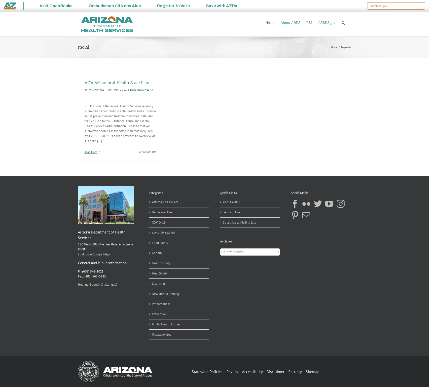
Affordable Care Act (165, 202)
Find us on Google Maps (94, 254)
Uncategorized (162, 334)
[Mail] (306, 215)
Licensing (158, 283)
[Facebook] (295, 204)
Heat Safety (160, 273)
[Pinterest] (295, 215)
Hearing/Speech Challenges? (97, 284)
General (157, 253)
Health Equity (161, 263)
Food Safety (160, 243)
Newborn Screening (165, 294)
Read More (90, 152)
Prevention (159, 314)
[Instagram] (341, 204)
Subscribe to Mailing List (239, 222)
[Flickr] (306, 204)
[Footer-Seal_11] (115, 363)
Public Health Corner (166, 324)
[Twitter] (318, 204)
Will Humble (96, 89)
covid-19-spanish (163, 233)
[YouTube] (329, 204)
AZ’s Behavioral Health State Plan (116, 82)
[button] (421, 6)
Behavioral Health (141, 89)
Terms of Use (231, 212)
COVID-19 (159, 222)
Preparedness (161, 304)
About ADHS (231, 202)
